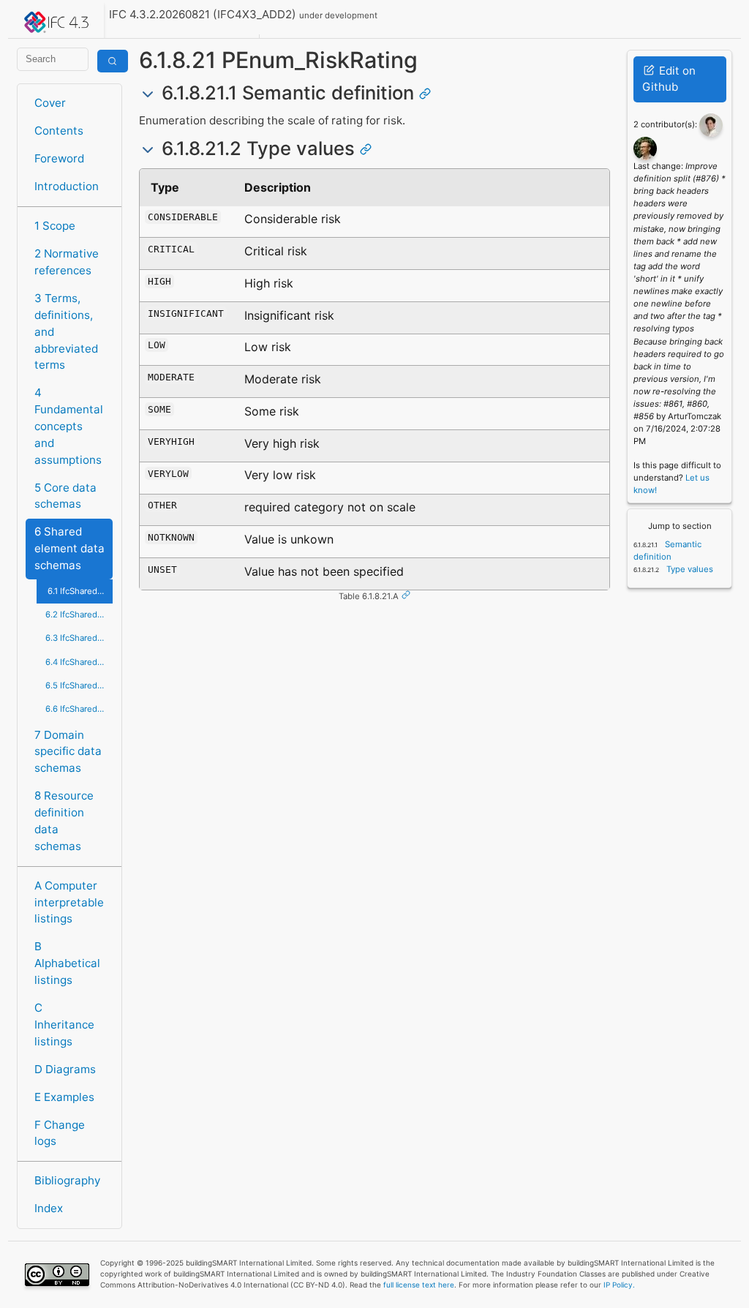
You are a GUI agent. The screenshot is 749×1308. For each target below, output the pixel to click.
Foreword (59, 158)
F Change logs (59, 1133)
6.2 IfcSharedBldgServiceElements (79, 614)
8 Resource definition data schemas (64, 820)
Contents (58, 131)
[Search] (112, 61)
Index (48, 1208)
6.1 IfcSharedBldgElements (80, 591)
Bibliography (67, 1180)
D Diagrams (65, 1069)
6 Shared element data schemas (69, 548)
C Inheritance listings (64, 1024)
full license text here (418, 1284)
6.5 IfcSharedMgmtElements (79, 685)
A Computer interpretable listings (69, 902)
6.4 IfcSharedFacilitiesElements (79, 662)
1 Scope (54, 226)
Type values (688, 569)
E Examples (64, 1097)
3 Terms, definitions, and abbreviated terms (66, 331)
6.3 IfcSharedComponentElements (79, 638)
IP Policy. (619, 1284)
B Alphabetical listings (67, 963)
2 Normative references (66, 262)
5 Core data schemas (65, 496)
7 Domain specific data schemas (68, 751)
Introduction (66, 186)
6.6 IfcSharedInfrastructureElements (79, 709)
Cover (50, 103)
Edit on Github (669, 79)
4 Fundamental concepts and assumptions (68, 426)
